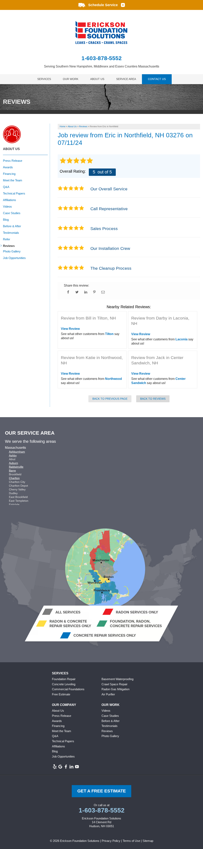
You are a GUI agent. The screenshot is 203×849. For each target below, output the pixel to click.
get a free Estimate (101, 790)
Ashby (13, 455)
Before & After (12, 226)
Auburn (13, 463)
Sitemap (148, 840)
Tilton (109, 334)
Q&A (6, 187)
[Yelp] (54, 766)
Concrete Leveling (63, 684)
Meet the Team (12, 180)
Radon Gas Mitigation (115, 689)
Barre (12, 470)
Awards (8, 167)
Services (44, 79)
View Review (70, 328)
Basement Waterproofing (117, 679)
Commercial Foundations (68, 689)
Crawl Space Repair (114, 684)
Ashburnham (17, 451)
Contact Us (157, 79)
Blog (6, 219)
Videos (7, 206)
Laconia (181, 339)
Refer (6, 239)
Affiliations (9, 200)
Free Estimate (61, 694)
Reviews (9, 245)
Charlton (14, 478)
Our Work (70, 79)
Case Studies (11, 213)
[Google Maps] (60, 766)
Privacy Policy (111, 840)
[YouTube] (77, 766)
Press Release (12, 160)
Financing (9, 173)
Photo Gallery (12, 251)
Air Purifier (108, 694)
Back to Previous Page (109, 398)
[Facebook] (65, 766)
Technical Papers (14, 193)
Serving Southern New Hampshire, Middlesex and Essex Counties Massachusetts (101, 66)
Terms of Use (131, 840)
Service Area (126, 79)
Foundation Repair (64, 679)
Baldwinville (16, 466)
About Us (97, 79)
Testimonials (11, 232)
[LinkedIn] (71, 766)
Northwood (113, 378)
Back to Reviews (153, 398)
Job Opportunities (14, 258)
